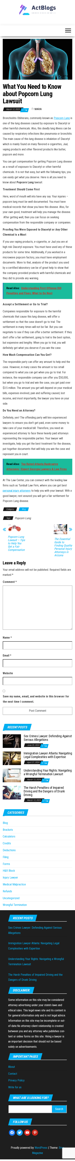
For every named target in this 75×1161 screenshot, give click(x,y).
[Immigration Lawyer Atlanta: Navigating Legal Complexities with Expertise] (12, 758)
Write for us (14, 1087)
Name (7, 637)
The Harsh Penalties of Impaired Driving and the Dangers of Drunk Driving (44, 791)
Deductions (9, 850)
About (11, 1067)
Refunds (7, 891)
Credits (7, 843)
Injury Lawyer (10, 877)
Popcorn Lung (62, 118)
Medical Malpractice (14, 884)
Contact (12, 1073)
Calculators (9, 836)
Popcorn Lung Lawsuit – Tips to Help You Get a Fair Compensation (16, 543)
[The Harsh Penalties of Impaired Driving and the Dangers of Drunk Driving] (12, 792)
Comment (10, 582)
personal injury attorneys (17, 490)
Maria (38, 109)
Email (7, 655)
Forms (6, 864)
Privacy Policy (16, 1080)
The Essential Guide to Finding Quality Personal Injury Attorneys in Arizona (63, 547)
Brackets (8, 829)
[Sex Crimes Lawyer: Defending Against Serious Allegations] (12, 741)
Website (8, 673)
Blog (24, 509)
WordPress (41, 1147)
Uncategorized (11, 898)
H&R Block (9, 870)
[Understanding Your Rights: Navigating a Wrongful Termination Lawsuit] (12, 775)
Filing (6, 857)
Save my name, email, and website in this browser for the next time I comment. (36, 699)
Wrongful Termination (15, 905)
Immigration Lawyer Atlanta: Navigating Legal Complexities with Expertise (48, 755)
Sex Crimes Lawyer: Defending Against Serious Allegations (48, 738)
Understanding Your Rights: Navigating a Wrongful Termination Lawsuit (48, 772)
